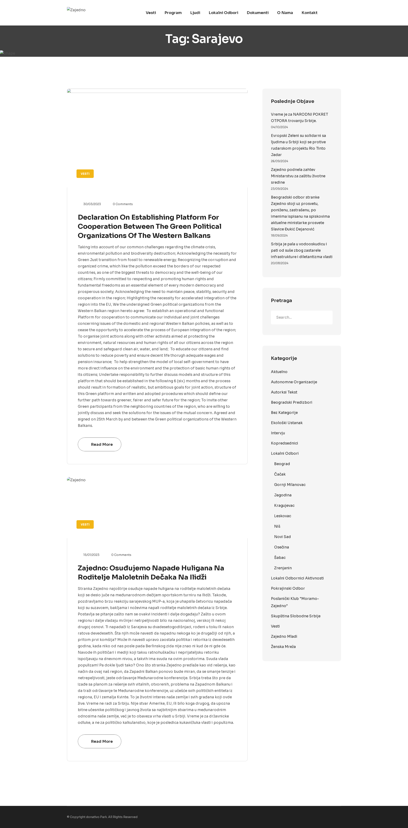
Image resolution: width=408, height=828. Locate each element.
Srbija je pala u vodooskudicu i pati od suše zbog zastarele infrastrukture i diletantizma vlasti (302, 250)
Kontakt (309, 13)
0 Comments (123, 204)
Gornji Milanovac (290, 485)
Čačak (280, 474)
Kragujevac (284, 505)
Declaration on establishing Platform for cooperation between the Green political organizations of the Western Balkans (149, 226)
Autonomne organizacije (294, 382)
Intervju (278, 433)
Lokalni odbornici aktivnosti (297, 578)
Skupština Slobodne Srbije (295, 616)
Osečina (281, 547)
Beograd (282, 464)
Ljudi (195, 13)
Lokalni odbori (223, 13)
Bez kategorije (284, 412)
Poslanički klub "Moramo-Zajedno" (295, 602)
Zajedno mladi (284, 636)
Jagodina (283, 495)
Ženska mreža (283, 647)
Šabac (280, 557)
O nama (285, 13)
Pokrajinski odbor (288, 588)
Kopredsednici (284, 443)
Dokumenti (258, 13)
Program (173, 13)
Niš (277, 526)
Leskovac (282, 516)
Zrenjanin (283, 568)
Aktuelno (279, 372)
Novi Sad (282, 537)
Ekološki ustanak (287, 423)
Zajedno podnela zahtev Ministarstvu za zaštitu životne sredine (298, 176)
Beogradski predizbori (291, 402)
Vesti (151, 13)
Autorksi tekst (284, 392)
